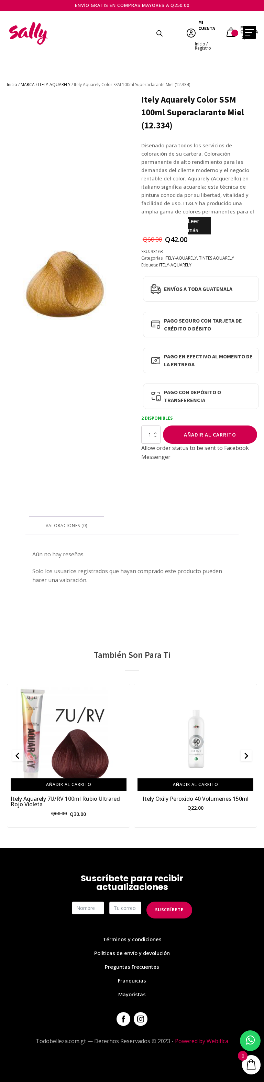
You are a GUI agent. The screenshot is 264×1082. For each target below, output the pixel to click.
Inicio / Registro (203, 46)
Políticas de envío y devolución (132, 952)
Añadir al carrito (210, 434)
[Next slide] (246, 755)
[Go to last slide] (17, 755)
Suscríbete (169, 910)
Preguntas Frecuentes (132, 966)
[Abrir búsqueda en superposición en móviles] (159, 33)
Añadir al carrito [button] (68, 784)
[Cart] (231, 33)
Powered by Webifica (201, 1041)
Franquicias (132, 980)
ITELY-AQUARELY (54, 84)
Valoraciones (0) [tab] (66, 525)
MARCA (28, 84)
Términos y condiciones (132, 939)
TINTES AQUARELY (216, 258)
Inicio (12, 84)
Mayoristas (132, 994)
